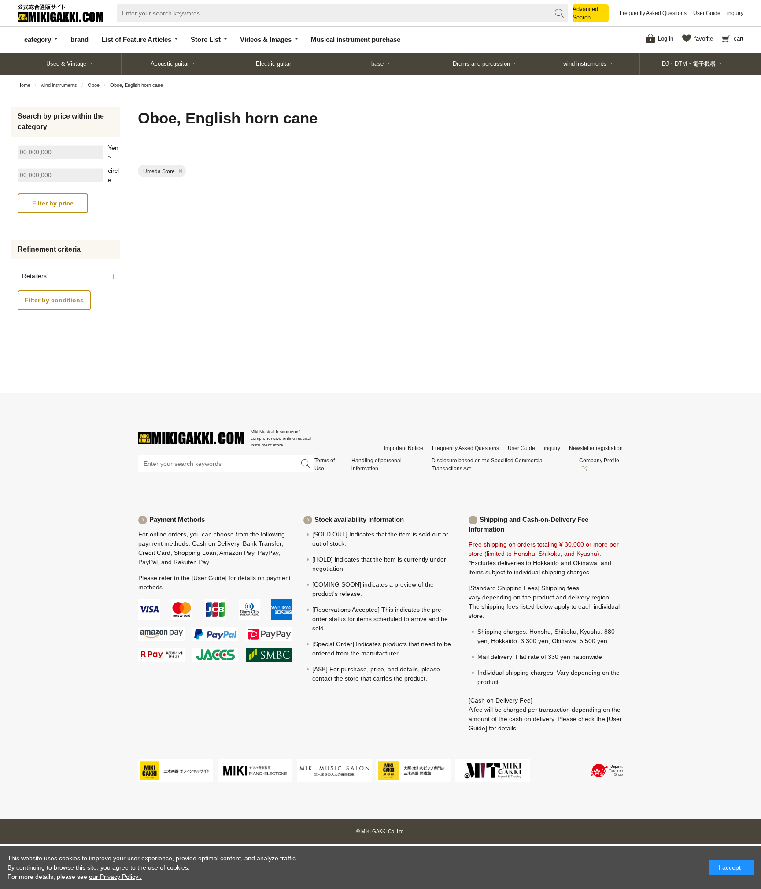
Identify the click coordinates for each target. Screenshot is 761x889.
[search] (559, 13)
